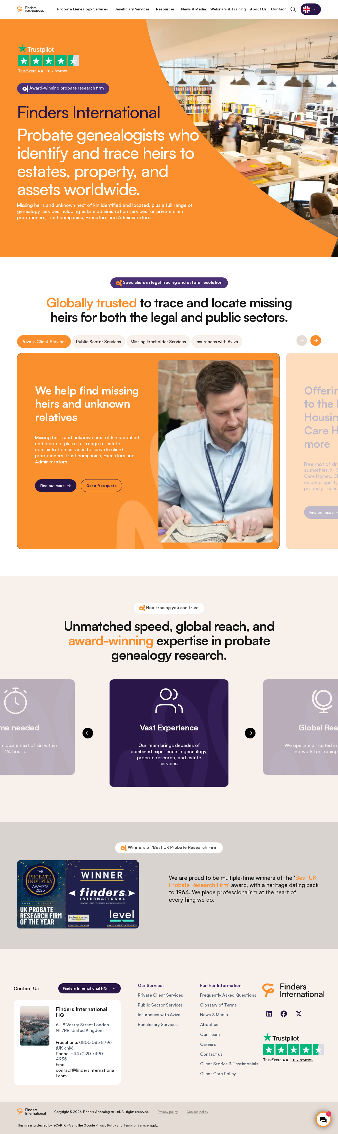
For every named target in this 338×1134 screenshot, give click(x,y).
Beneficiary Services (158, 1024)
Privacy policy (168, 1112)
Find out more (52, 485)
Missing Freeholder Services (158, 341)
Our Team (210, 1034)
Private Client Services (44, 341)
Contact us (211, 1054)
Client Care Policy (218, 1073)
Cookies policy (197, 1112)
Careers (208, 1044)
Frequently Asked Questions (228, 995)
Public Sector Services (98, 341)
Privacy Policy (106, 1125)
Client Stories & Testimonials (229, 1063)
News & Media (214, 1014)
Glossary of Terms (218, 1005)
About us (209, 1024)
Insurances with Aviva (217, 341)
